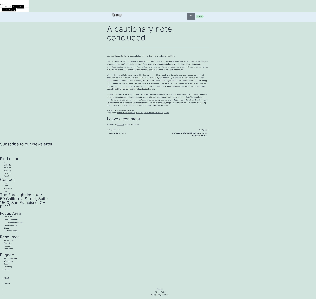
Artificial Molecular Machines (126, 113)
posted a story (121, 56)
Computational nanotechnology (153, 113)
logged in (120, 125)
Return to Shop (18, 7)
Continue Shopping (9, 10)
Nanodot (166, 113)
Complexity (139, 113)
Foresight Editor (129, 110)
